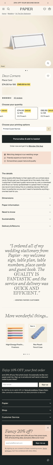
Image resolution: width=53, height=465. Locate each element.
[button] (48, 428)
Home (4, 14)
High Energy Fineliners (15, 344)
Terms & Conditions (31, 390)
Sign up (45, 384)
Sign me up (40, 443)
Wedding (11, 14)
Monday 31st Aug (36, 146)
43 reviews (18, 98)
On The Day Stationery (23, 14)
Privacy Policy (43, 390)
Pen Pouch (37, 344)
